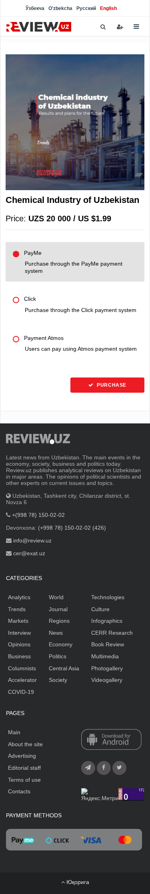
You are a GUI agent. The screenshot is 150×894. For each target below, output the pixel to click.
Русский (86, 8)
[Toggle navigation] (136, 26)
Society (58, 680)
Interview (19, 633)
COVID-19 (21, 692)
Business (19, 656)
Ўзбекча (35, 8)
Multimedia (105, 656)
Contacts (19, 791)
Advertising (22, 756)
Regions (59, 621)
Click (80, 304)
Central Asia (64, 668)
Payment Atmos (80, 343)
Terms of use (24, 780)
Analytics (19, 597)
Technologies (107, 597)
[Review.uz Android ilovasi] (111, 740)
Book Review (107, 644)
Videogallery (106, 680)
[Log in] (120, 27)
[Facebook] (104, 768)
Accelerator (22, 680)
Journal (58, 609)
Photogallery (107, 668)
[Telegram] (88, 768)
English (108, 8)
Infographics (106, 621)
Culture (100, 609)
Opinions (19, 644)
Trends (17, 609)
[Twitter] (119, 768)
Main (14, 732)
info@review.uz (32, 540)
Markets (18, 621)
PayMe (73, 262)
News (56, 633)
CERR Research (112, 633)
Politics (57, 656)
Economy (60, 644)
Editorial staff (24, 768)
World (56, 597)
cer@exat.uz (29, 553)
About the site (25, 744)
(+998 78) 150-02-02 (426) (72, 527)
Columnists (22, 668)
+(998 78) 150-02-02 (38, 515)
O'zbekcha (60, 8)
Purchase (111, 385)
